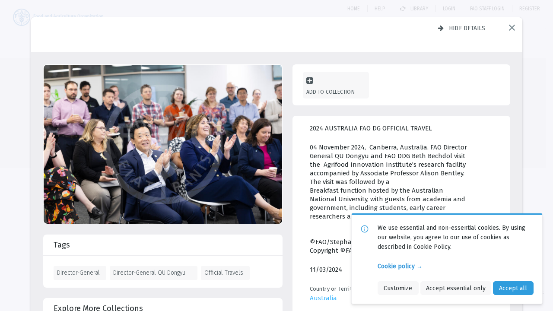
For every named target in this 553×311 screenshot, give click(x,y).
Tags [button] (62, 245)
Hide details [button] (467, 28)
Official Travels (223, 272)
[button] (512, 27)
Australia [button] (323, 298)
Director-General (78, 272)
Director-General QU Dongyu (149, 272)
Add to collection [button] (330, 92)
